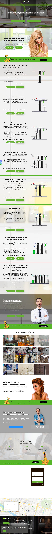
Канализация (29, 524)
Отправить (37, 482)
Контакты (29, 527)
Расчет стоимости (9, 47)
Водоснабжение (30, 520)
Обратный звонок (19, 47)
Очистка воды (30, 521)
